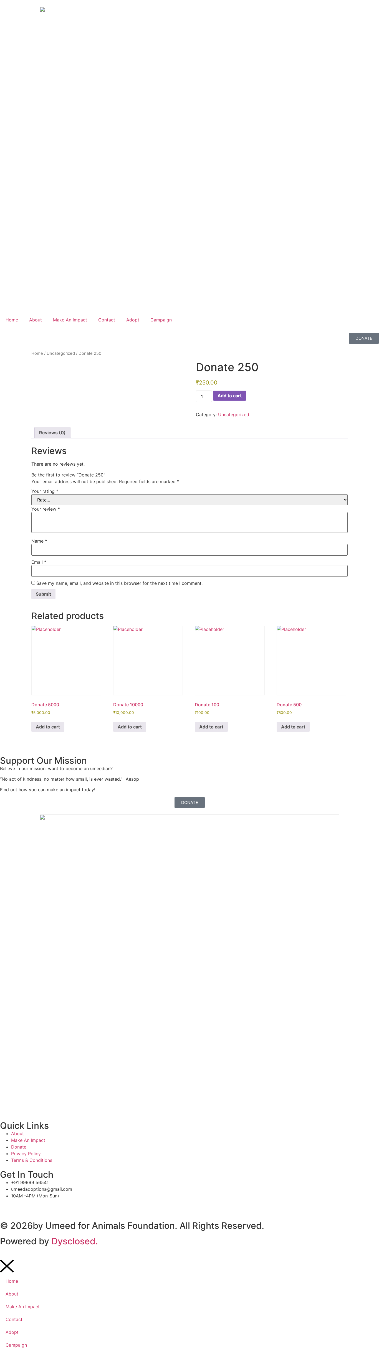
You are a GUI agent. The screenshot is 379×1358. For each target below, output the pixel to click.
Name (39, 541)
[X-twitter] (22, 1206)
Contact (106, 320)
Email (38, 562)
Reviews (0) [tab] (52, 432)
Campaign (161, 320)
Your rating (44, 491)
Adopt (132, 320)
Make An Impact (70, 320)
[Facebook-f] (7, 1206)
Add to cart (230, 395)
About (35, 320)
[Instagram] (37, 1206)
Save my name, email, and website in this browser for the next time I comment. (119, 583)
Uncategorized (61, 353)
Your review (45, 509)
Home (12, 320)
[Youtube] (53, 1206)
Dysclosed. (74, 1241)
